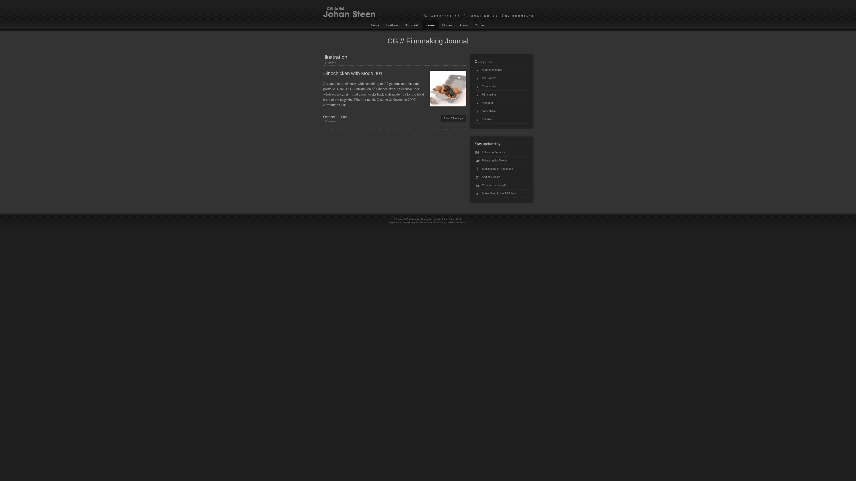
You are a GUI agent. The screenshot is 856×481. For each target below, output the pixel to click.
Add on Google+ (492, 177)
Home (375, 25)
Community (489, 86)
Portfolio (392, 25)
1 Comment (329, 121)
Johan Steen (448, 219)
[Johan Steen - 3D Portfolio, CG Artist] (428, 10)
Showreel (411, 25)
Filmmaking (489, 94)
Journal (430, 25)
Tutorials (487, 119)
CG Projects (489, 78)
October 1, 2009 (335, 116)
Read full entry (452, 118)
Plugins (447, 25)
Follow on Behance (493, 152)
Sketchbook (489, 111)
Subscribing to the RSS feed (499, 193)
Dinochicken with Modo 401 (353, 73)
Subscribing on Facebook (497, 168)
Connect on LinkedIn (494, 185)
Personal (487, 102)
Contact (480, 25)
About (463, 25)
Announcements (492, 69)
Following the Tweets (494, 160)
